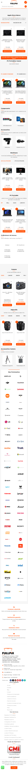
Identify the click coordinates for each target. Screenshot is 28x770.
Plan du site (9, 710)
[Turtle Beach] (7, 435)
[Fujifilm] (20, 382)
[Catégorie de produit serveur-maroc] (7, 244)
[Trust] (20, 448)
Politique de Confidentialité (13, 694)
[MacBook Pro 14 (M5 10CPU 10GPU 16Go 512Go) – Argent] (20, 33)
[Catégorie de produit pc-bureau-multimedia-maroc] (7, 256)
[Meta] (20, 585)
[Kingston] (7, 513)
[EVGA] (20, 441)
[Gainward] (7, 461)
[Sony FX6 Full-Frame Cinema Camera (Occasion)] (20, 285)
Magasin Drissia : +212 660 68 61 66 (10, 677)
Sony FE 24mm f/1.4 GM (7, 332)
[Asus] (20, 519)
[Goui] (20, 422)
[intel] (20, 565)
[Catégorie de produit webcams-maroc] (7, 142)
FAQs (8, 707)
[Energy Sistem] (20, 480)
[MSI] (7, 506)
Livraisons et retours (11, 698)
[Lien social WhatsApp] (25, 680)
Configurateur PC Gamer (10, 721)
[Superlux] (7, 539)
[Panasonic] (7, 546)
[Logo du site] (14, 2)
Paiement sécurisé (11, 701)
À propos (9, 687)
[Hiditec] (7, 415)
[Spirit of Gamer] (7, 409)
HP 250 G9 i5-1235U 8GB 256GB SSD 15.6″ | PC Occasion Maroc (7, 220)
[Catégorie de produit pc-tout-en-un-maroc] (20, 244)
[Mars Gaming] (7, 559)
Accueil (8, 685)
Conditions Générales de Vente (14, 703)
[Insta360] (20, 591)
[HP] (20, 376)
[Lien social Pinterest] (20, 680)
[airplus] (7, 376)
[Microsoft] (20, 454)
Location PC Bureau (9, 733)
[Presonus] (7, 585)
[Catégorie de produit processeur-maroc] (20, 121)
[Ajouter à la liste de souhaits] (11, 29)
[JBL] (20, 546)
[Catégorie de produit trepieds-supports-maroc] (7, 361)
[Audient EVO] (7, 578)
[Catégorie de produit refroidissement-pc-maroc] (7, 121)
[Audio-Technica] (20, 415)
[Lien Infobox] (14, 617)
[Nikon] (7, 572)
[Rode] (20, 396)
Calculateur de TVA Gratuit (10, 735)
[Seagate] (20, 467)
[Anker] (7, 598)
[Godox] (7, 448)
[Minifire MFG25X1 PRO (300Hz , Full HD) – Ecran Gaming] (7, 171)
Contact (9, 692)
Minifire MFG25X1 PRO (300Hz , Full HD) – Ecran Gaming (7, 178)
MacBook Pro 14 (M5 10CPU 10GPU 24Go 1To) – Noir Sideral (7, 40)
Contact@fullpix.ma (8, 672)
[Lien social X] (13, 680)
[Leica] (20, 539)
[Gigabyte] (20, 435)
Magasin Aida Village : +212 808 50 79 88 (12, 674)
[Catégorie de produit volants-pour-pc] (20, 142)
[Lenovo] (20, 389)
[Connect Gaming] (7, 454)
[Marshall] (20, 506)
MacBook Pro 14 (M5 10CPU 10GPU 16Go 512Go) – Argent (20, 40)
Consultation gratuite (9, 724)
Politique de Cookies (11, 705)
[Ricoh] (20, 513)
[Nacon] (7, 480)
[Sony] (20, 526)
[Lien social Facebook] (11, 680)
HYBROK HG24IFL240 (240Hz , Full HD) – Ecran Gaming (20, 178)
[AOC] (7, 533)
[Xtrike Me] (20, 533)
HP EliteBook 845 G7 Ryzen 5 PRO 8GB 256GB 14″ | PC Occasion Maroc (20, 221)
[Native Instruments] (20, 578)
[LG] (7, 422)
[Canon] (7, 519)
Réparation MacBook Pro (10, 717)
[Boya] (20, 500)
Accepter (14, 767)
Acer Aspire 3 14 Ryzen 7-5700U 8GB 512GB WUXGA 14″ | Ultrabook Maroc (7, 92)
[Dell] (7, 565)
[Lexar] (20, 493)
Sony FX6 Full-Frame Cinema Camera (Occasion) (20, 293)
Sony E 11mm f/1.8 (20, 332)
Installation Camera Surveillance (11, 726)
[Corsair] (20, 552)
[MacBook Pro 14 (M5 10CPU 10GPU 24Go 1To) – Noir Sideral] (7, 33)
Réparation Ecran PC (9, 719)
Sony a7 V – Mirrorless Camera (7, 293)
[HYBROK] (20, 487)
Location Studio (8, 728)
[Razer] (7, 389)
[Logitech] (7, 487)
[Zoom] (7, 441)
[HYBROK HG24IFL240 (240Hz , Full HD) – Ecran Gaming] (20, 171)
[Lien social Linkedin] (22, 680)
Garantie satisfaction (11, 696)
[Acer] (20, 559)
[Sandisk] (20, 461)
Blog (8, 689)
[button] (7, 51)
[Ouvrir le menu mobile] (1, 2)
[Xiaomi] (7, 396)
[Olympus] (7, 402)
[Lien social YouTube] (18, 680)
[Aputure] (20, 402)
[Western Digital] (7, 552)
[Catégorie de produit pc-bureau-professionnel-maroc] (20, 249)
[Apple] (20, 572)
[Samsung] (7, 500)
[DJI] (7, 382)
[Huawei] (20, 428)
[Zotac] (7, 428)
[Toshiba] (7, 493)
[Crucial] (7, 467)
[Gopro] (7, 591)
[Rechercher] (26, 6)
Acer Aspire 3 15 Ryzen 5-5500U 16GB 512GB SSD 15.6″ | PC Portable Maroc (20, 91)
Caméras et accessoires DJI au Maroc (12, 737)
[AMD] (20, 474)
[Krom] (7, 474)
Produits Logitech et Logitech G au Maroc (14, 739)
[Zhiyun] (7, 526)
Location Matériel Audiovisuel (11, 730)
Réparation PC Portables (10, 715)
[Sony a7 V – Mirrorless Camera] (7, 285)
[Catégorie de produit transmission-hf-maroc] (20, 361)
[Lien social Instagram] (15, 680)
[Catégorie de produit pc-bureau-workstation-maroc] (7, 249)
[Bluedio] (20, 409)
